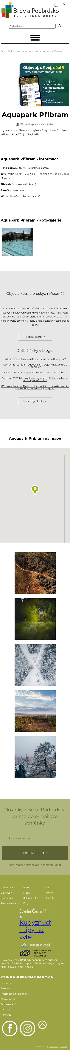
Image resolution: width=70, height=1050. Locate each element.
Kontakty (6, 1014)
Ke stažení (6, 983)
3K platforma (8, 999)
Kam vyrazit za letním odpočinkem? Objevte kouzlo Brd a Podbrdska (35, 365)
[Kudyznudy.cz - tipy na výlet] (35, 928)
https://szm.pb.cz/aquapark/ (24, 196)
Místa (49, 887)
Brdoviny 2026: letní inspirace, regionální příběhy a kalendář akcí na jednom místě (35, 379)
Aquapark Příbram (52, 51)
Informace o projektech (14, 993)
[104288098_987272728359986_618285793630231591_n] (35, 619)
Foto (26, 887)
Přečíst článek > (35, 336)
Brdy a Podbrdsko (10, 51)
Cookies (63, 1046)
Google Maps (60, 174)
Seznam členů (8, 1004)
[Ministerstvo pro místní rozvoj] (35, 953)
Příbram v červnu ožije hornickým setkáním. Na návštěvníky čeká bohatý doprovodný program (35, 387)
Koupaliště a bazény (31, 51)
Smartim (53, 1046)
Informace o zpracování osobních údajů (35, 865)
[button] (35, 490)
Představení (7, 887)
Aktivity (20, 168)
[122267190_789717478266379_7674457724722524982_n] (35, 573)
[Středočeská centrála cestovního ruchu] (35, 911)
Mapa (26, 892)
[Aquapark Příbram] (17, 242)
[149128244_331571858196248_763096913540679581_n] (35, 665)
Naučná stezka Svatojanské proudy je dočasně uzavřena (35, 372)
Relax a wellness (10, 903)
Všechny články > (35, 401)
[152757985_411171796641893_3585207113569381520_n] (35, 757)
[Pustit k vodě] (35, 945)
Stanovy (5, 988)
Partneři (5, 1009)
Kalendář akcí (30, 898)
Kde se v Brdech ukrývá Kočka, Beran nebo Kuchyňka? (35, 359)
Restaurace (7, 898)
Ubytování (7, 892)
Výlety (49, 892)
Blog (26, 903)
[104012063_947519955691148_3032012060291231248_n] (35, 711)
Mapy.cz (5, 178)
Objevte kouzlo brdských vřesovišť (35, 293)
